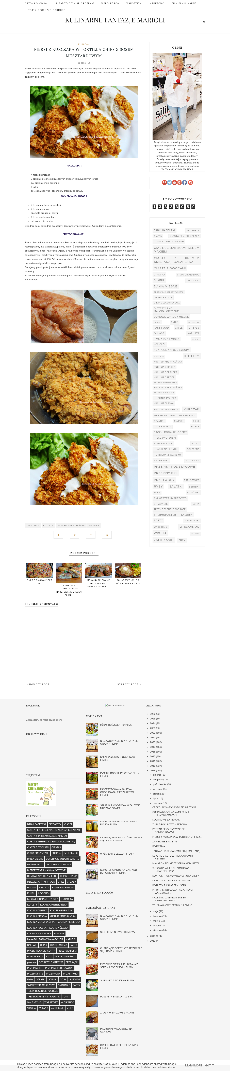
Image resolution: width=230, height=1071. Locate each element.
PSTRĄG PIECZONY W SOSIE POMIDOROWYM (168, 830)
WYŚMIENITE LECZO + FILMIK (117, 853)
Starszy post (128, 684)
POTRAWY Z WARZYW (168, 454)
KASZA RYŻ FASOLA (166, 339)
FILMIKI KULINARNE (184, 3)
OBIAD (196, 421)
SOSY (157, 493)
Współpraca (110, 3)
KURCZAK (83, 44)
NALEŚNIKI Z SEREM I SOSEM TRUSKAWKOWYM (169, 899)
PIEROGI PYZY (163, 443)
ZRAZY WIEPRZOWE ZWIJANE (117, 1012)
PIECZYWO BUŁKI (165, 437)
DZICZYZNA (193, 322)
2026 (153, 714)
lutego (156, 925)
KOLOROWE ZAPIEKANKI (166, 819)
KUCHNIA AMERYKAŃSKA (71, 525)
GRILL (179, 327)
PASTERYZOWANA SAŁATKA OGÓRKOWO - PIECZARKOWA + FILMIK (118, 792)
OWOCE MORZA (162, 427)
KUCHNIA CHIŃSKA (164, 367)
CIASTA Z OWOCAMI (170, 268)
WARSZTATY (160, 527)
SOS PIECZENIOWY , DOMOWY (117, 932)
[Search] (204, 22)
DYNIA (174, 322)
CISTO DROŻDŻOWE (188, 275)
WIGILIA (160, 533)
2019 (153, 747)
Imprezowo (156, 3)
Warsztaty (133, 3)
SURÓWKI (193, 492)
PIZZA (195, 443)
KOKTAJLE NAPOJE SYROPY (172, 350)
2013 (153, 936)
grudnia (157, 774)
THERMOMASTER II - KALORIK (173, 514)
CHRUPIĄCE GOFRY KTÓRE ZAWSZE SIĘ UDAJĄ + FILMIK (121, 839)
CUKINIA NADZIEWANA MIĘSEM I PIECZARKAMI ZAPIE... (170, 813)
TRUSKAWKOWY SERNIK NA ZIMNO (172, 905)
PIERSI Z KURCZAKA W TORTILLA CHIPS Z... (177, 837)
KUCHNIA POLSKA (165, 398)
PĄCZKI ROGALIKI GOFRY (170, 432)
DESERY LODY (163, 297)
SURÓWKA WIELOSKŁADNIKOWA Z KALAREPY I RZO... (171, 869)
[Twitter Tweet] (76, 533)
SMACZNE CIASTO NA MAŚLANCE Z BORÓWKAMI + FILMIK (120, 871)
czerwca (157, 803)
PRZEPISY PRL (166, 473)
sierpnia (157, 793)
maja (156, 911)
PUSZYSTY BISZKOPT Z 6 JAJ (117, 996)
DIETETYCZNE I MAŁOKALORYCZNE (176, 310)
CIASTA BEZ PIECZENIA (184, 236)
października (160, 784)
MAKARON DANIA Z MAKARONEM (175, 415)
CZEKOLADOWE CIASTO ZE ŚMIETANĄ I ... (176, 807)
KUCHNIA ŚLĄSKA (164, 403)
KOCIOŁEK (160, 344)
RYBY (158, 486)
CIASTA (158, 236)
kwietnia (157, 916)
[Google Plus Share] (92, 533)
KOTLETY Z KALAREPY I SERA (169, 885)
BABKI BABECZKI (164, 230)
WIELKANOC (189, 526)
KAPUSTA (193, 333)
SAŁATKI (176, 486)
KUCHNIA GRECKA (164, 377)
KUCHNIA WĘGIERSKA (166, 410)
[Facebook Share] (59, 533)
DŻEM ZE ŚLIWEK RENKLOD (116, 724)
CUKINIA (159, 280)
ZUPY (181, 540)
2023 (153, 728)
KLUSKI (195, 339)
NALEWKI (178, 421)
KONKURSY (159, 356)
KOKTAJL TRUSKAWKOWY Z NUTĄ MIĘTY (175, 875)
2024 (153, 723)
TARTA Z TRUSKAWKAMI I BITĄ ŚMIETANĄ (175, 851)
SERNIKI (194, 486)
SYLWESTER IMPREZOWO (170, 498)
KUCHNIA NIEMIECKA (164, 393)
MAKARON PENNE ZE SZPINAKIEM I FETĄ (175, 863)
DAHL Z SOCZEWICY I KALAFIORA (171, 880)
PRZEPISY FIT (192, 461)
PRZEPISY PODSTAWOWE (174, 466)
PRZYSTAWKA (191, 480)
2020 (153, 742)
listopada (158, 779)
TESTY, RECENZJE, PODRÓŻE (46, 10)
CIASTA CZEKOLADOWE (169, 241)
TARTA (195, 504)
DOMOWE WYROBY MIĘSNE (171, 316)
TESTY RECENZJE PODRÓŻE (170, 509)
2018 (153, 751)
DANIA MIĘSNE (165, 286)
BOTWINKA (158, 846)
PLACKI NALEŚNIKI (166, 449)
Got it (209, 1065)
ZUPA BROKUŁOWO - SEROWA (169, 824)
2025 (153, 718)
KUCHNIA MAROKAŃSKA (165, 382)
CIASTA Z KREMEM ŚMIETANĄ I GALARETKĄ (176, 259)
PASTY (195, 426)
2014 (153, 770)
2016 (153, 761)
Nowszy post (39, 684)
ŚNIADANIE (161, 504)
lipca (156, 798)
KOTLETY (48, 525)
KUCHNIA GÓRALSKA (165, 372)
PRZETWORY (164, 480)
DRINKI (157, 322)
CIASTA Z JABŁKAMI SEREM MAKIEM (176, 249)
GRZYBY (194, 327)
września (158, 789)
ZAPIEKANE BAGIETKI (164, 841)
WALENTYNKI (192, 521)
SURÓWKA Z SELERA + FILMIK (117, 980)
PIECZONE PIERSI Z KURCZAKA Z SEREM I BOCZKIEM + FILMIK (119, 965)
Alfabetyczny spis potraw (75, 3)
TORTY (158, 520)
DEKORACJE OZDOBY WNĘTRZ (169, 292)
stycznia (157, 930)
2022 (153, 732)
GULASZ (159, 333)
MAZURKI (159, 421)
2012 (153, 940)
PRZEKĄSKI (161, 460)
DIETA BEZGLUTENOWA (167, 303)
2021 (153, 737)
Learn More (193, 1065)
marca (156, 920)
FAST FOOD (33, 525)
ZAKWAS (195, 534)
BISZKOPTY (193, 230)
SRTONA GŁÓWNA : (36, 3)
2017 (153, 756)
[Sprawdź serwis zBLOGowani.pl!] (114, 705)
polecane (193, 449)
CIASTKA (159, 274)
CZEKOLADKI (193, 280)
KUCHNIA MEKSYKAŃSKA (168, 388)
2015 (153, 765)
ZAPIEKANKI (163, 540)
